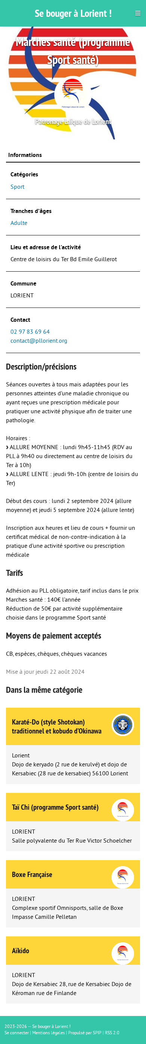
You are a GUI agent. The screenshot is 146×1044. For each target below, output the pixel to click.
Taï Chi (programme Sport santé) (55, 807)
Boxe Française (32, 874)
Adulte (18, 223)
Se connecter (16, 1033)
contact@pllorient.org (38, 340)
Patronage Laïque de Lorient (73, 121)
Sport (17, 186)
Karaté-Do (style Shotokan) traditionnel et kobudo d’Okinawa (56, 726)
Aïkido (20, 950)
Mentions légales (48, 1033)
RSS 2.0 (112, 1033)
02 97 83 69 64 (30, 331)
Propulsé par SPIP (84, 1033)
